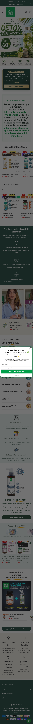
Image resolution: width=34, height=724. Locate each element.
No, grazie (16, 375)
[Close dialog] (31, 349)
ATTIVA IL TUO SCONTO (16, 372)
